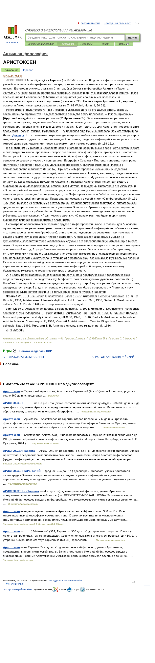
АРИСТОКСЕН (13, 403)
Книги (105, 44)
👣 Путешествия (14, 584)
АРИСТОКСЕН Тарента (19, 450)
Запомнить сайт (90, 23)
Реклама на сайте (73, 580)
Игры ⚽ (124, 44)
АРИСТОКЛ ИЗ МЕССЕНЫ (26, 356)
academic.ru (12, 42)
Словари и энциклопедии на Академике (58, 30)
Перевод (27, 70)
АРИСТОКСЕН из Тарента (21, 491)
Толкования (67, 44)
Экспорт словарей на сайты (17, 589)
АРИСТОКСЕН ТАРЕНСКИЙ (22, 471)
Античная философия (41, 44)
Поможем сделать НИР (35, 351)
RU (135, 23)
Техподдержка (55, 580)
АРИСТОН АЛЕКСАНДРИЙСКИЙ (113, 356)
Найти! (132, 37)
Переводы (86, 44)
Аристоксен (11, 391)
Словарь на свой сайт (117, 23)
